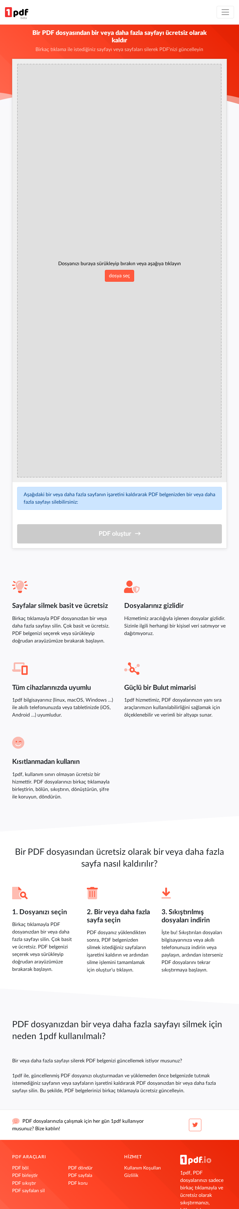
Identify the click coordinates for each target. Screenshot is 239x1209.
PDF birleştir (25, 1175)
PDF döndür (80, 1168)
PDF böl (20, 1168)
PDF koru (77, 1183)
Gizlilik (131, 1175)
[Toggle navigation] (225, 12)
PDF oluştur (115, 534)
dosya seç (119, 275)
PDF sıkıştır (24, 1183)
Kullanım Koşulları (142, 1168)
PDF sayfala (80, 1175)
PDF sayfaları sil (28, 1190)
